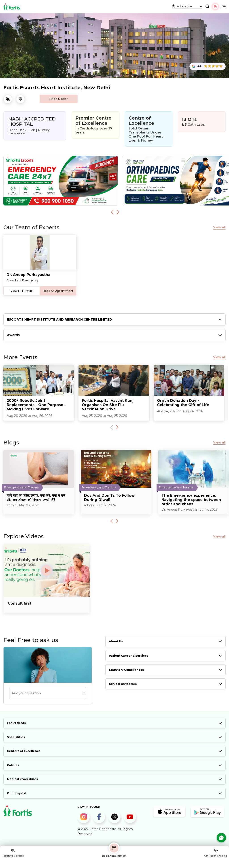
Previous (112, 212)
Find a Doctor (58, 99)
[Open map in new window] (20, 99)
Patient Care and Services (128, 655)
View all (219, 227)
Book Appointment (114, 856)
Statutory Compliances (126, 669)
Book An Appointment (58, 291)
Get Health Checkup (215, 855)
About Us (116, 641)
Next (117, 212)
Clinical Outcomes (123, 684)
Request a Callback (13, 855)
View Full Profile (22, 291)
